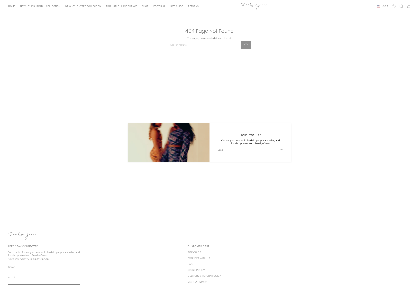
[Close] (286, 128)
